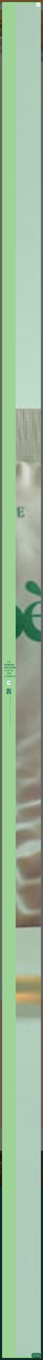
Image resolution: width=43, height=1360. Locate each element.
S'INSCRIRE (9, 691)
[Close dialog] (38, 4)
